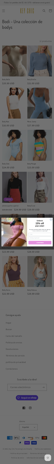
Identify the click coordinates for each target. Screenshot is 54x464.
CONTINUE (39, 243)
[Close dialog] (51, 219)
